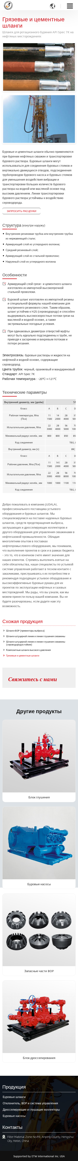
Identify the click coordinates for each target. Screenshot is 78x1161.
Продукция (14, 1086)
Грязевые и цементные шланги (22, 655)
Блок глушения (39, 797)
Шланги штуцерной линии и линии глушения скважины (35, 636)
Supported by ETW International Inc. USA (39, 1156)
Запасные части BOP (39, 970)
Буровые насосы (39, 884)
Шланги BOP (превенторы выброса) (25, 630)
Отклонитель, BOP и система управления (30, 1103)
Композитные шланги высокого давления (28, 650)
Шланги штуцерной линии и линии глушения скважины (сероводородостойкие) (35, 643)
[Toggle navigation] (70, 5)
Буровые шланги (14, 1097)
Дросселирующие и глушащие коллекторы (31, 1109)
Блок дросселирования (39, 1057)
